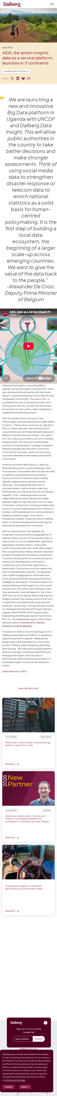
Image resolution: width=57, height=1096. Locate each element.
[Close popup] (46, 1023)
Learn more (8, 671)
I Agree (8, 1087)
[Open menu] (51, 4)
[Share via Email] (28, 78)
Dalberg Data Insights (16, 71)
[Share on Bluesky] (23, 78)
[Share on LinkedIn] (17, 78)
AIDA (40, 385)
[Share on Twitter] (12, 78)
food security (27, 622)
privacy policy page (15, 1080)
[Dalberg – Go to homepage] (12, 4)
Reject (25, 1087)
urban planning (23, 625)
